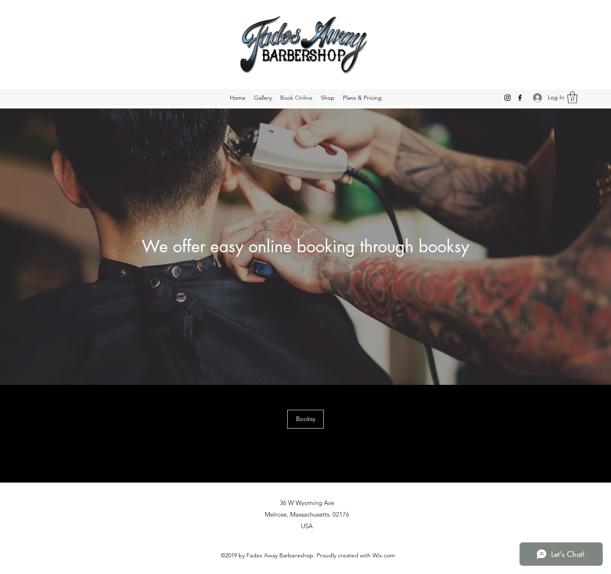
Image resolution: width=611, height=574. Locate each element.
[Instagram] (507, 98)
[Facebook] (520, 98)
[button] (572, 97)
